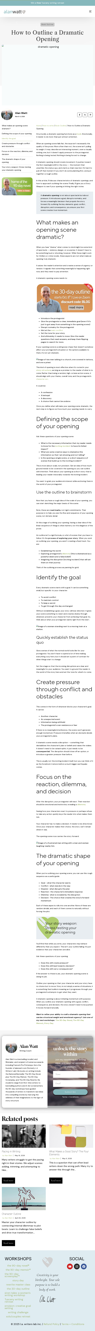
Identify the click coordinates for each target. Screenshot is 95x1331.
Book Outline (60, 125)
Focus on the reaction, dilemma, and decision (17, 153)
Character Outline (11, 1214)
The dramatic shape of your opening (13, 160)
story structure (43, 370)
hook (79, 134)
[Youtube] (70, 1266)
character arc (42, 379)
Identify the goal (9, 138)
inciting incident (62, 446)
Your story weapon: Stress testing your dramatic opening (16, 168)
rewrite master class (18, 1284)
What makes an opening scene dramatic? (15, 127)
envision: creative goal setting (18, 1307)
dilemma (66, 553)
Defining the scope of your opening (17, 133)
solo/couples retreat (18, 1316)
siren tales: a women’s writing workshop (17, 1294)
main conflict (57, 330)
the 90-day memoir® (18, 1269)
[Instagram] (77, 1266)
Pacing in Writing (11, 1151)
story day (18, 1280)
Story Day (48, 1023)
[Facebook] (84, 1266)
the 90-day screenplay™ (12, 1275)
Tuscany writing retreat (14, 1300)
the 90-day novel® (18, 1265)
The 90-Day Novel (63, 1020)
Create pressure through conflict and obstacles (16, 145)
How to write (48, 125)
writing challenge (18, 1312)
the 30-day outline (18, 1288)
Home (38, 125)
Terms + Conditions (70, 1097)
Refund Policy (51, 1324)
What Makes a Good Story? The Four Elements (69, 1153)
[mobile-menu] (86, 11)
